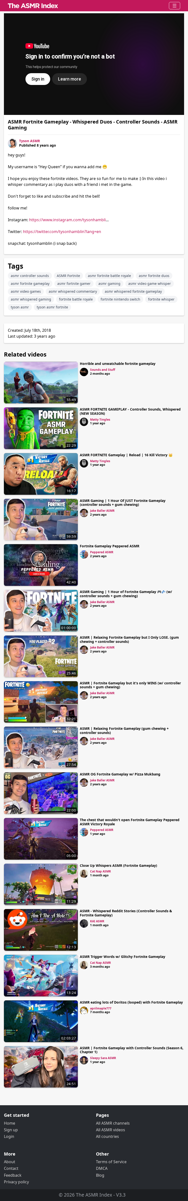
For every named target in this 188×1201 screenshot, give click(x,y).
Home (9, 1123)
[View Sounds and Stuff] (84, 372)
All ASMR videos (110, 1129)
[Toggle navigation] (174, 5)
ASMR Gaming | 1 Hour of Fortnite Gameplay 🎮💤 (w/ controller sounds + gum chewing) (126, 593)
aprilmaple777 (100, 1008)
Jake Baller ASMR (102, 511)
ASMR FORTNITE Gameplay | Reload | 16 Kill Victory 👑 (126, 455)
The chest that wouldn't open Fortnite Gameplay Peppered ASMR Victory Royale (129, 821)
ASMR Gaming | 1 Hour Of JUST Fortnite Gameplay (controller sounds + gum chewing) (122, 502)
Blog (100, 1175)
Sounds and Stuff (102, 370)
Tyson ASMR (29, 140)
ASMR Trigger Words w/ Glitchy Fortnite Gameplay (122, 956)
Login (9, 1136)
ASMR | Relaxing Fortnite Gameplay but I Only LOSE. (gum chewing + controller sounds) (129, 639)
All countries (107, 1136)
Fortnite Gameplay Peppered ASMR (109, 546)
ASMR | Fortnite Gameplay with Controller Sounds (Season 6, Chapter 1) (131, 1050)
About (9, 1161)
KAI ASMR (97, 921)
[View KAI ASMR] (84, 923)
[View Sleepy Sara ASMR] (84, 1060)
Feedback (13, 1175)
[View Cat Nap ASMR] (84, 874)
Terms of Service (111, 1161)
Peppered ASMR (101, 552)
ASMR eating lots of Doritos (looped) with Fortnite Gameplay (131, 1002)
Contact (11, 1168)
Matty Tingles (100, 419)
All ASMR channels (113, 1123)
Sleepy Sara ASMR (103, 1058)
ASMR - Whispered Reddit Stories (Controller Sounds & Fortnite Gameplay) (126, 913)
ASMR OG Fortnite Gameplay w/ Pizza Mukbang (120, 774)
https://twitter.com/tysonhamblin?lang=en (62, 231)
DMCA (101, 1168)
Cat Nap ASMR (100, 871)
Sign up (11, 1129)
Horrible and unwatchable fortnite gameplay (117, 363)
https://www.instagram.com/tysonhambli (67, 219)
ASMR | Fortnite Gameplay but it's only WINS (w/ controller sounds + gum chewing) (130, 685)
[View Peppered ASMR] (84, 554)
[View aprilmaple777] (84, 1011)
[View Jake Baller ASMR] (84, 513)
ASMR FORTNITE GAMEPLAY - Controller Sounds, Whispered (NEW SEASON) (130, 411)
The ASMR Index (94, 1194)
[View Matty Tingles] (84, 422)
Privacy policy (16, 1182)
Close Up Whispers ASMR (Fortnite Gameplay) (118, 865)
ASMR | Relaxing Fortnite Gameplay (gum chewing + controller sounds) (124, 730)
